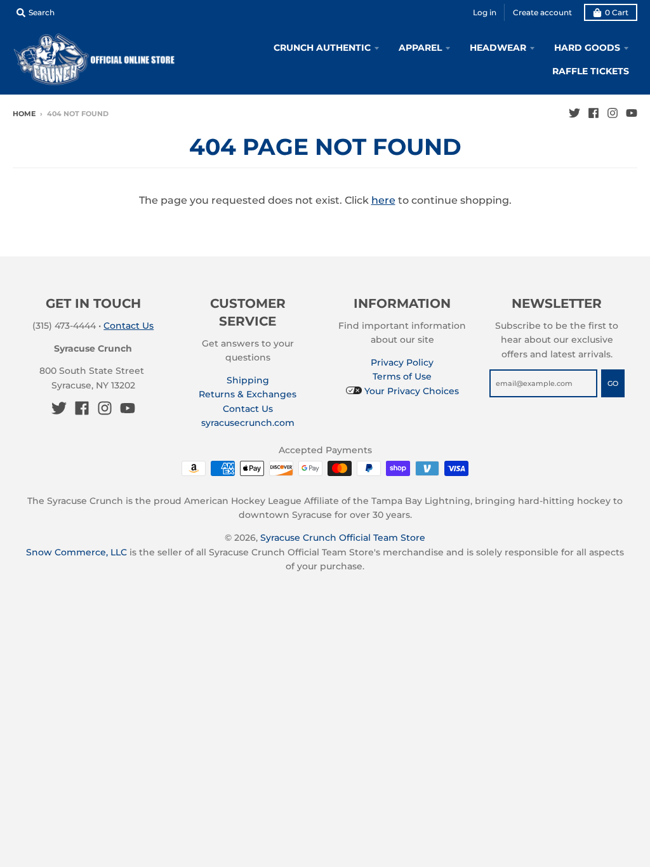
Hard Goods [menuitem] (587, 47)
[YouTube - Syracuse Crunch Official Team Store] (631, 113)
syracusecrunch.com (248, 422)
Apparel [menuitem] (420, 47)
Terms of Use (402, 376)
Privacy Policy (402, 362)
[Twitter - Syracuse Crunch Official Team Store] (574, 113)
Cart (616, 12)
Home (24, 113)
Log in (484, 12)
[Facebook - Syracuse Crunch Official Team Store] (593, 113)
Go (612, 383)
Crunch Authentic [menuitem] (322, 47)
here (383, 200)
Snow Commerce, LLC (76, 552)
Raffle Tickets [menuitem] (590, 71)
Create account (542, 12)
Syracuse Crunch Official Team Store (342, 537)
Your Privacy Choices (410, 391)
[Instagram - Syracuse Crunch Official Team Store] (612, 113)
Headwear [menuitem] (498, 47)
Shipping (248, 380)
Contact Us (128, 325)
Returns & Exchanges (247, 394)
